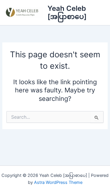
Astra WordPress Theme (58, 182)
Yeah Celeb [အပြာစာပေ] (67, 12)
